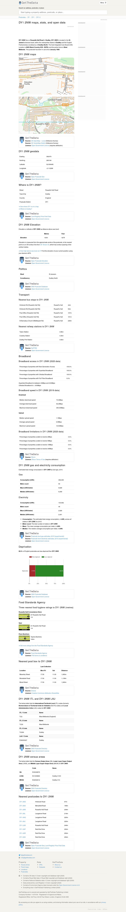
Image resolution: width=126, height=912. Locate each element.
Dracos (33, 691)
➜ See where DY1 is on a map (29, 206)
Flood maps (25, 867)
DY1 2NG (22, 802)
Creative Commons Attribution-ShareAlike (45, 693)
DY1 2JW (22, 825)
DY (29, 17)
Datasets (42, 867)
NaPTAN (34, 348)
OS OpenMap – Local (38, 141)
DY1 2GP (22, 829)
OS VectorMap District (38, 143)
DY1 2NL (22, 813)
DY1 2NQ (22, 817)
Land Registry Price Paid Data (41, 216)
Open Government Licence (40, 145)
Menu (103, 3)
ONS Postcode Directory (39, 748)
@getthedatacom (26, 855)
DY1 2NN (22, 809)
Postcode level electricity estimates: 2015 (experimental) (49, 539)
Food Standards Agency (39, 653)
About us (57, 865)
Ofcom (33, 457)
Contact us (58, 867)
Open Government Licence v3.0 (69, 885)
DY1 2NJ (22, 821)
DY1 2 (38, 17)
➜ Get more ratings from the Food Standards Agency (36, 645)
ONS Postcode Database (39, 287)
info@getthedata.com (28, 858)
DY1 (33, 17)
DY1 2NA (22, 806)
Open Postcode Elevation (39, 261)
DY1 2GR (22, 833)
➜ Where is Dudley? (25, 209)
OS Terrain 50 (44, 245)
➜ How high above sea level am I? (30, 251)
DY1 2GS (22, 837)
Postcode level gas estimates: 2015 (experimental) (47, 536)
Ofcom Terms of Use (38, 459)
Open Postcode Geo (37, 177)
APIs (40, 865)
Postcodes (22, 17)
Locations (24, 869)
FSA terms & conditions (39, 655)
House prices (25, 865)
